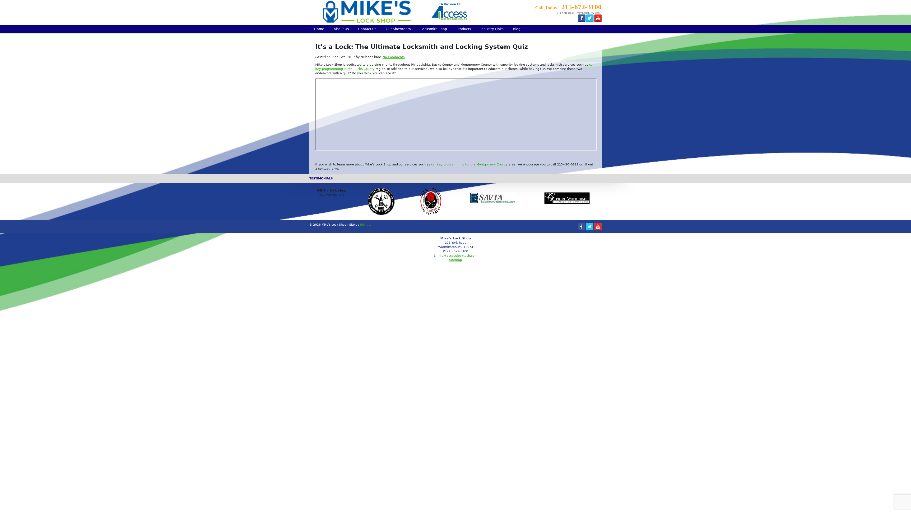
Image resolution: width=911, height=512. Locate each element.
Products (463, 29)
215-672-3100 (581, 7)
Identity (365, 224)
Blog (517, 29)
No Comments (394, 57)
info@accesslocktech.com (457, 255)
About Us (341, 29)
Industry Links (491, 29)
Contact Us (367, 29)
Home (319, 29)
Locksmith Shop (433, 29)
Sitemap (455, 260)
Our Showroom (398, 29)
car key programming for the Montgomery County (469, 164)
